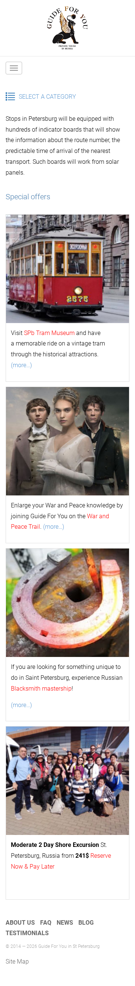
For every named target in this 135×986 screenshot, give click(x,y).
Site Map (17, 961)
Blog (86, 922)
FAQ (45, 922)
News (65, 922)
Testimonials (27, 933)
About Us (20, 922)
